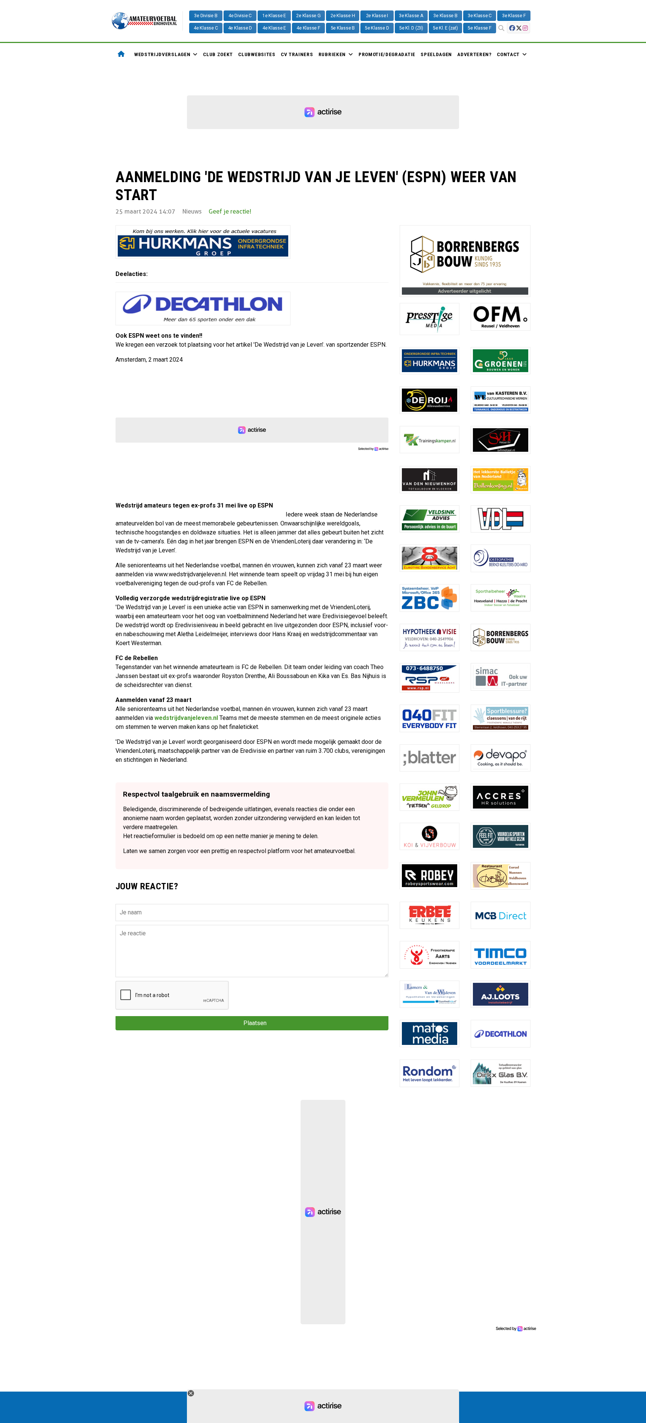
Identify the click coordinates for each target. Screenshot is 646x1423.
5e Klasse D (377, 28)
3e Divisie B (205, 15)
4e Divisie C (240, 15)
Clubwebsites (256, 54)
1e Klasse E (274, 15)
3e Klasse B (445, 15)
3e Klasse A (411, 15)
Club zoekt (218, 54)
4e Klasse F (308, 28)
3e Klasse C (480, 15)
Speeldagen (436, 54)
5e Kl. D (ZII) (411, 28)
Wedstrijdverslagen (162, 54)
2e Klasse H (342, 15)
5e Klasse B (343, 28)
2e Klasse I (377, 15)
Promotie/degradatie (387, 54)
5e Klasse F (479, 28)
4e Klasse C (206, 28)
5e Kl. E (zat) (445, 28)
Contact (508, 54)
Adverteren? (474, 54)
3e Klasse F (514, 15)
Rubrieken (332, 54)
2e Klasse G (308, 15)
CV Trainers (297, 54)
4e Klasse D (240, 28)
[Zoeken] (501, 28)
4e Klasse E (274, 28)
